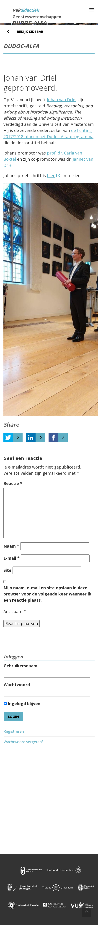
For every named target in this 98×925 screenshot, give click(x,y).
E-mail (11, 558)
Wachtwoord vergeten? (23, 741)
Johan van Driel (61, 99)
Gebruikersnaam (20, 665)
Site (7, 570)
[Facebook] (53, 437)
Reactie (12, 483)
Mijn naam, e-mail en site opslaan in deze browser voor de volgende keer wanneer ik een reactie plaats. (47, 594)
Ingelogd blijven (23, 703)
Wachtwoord (17, 684)
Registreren (14, 731)
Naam (11, 546)
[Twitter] (8, 437)
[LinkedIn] (31, 437)
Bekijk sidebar (30, 31)
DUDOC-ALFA (30, 22)
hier (51, 175)
